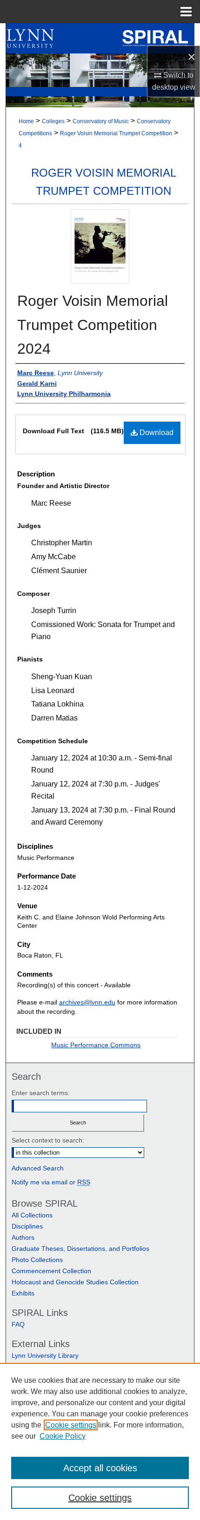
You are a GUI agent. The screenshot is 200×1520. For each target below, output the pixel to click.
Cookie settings (70, 1425)
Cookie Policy (63, 1436)
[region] (100, 1441)
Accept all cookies (100, 1468)
